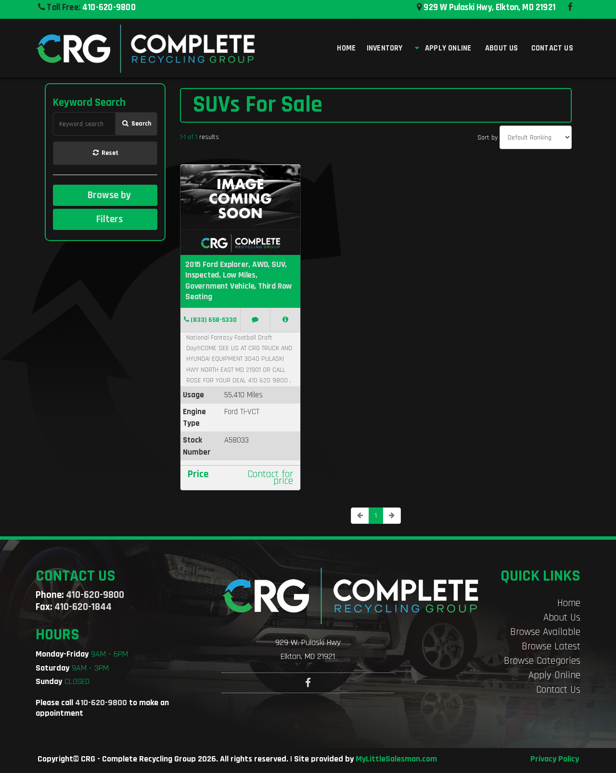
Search (140, 123)
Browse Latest (551, 646)
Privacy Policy (554, 759)
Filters (108, 219)
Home (568, 602)
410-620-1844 (83, 606)
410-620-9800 (109, 7)
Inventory (385, 48)
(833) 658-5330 (213, 320)
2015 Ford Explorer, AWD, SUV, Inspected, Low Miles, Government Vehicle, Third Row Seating (238, 280)
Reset (109, 153)
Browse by (108, 195)
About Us (561, 617)
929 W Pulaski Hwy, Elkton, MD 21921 (488, 7)
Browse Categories (542, 660)
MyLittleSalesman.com (396, 758)
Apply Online (554, 675)
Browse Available (545, 631)
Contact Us (558, 689)
